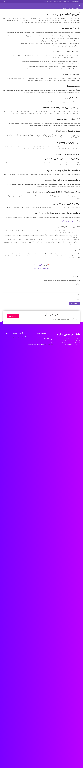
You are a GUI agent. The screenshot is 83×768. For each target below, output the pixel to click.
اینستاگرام (41, 265)
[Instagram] (4, 1)
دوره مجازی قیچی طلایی (67, 221)
